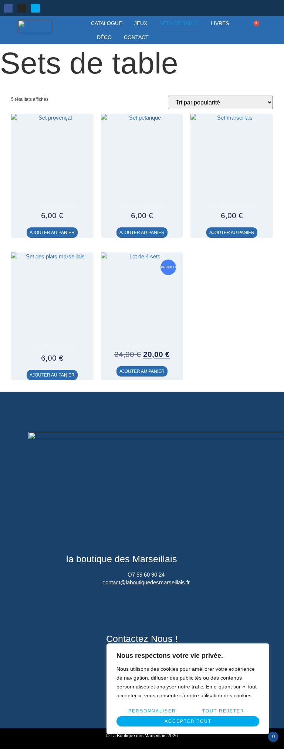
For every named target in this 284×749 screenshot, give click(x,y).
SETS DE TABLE (179, 23)
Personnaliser (152, 711)
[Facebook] (8, 8)
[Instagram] (21, 8)
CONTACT (136, 37)
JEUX (140, 23)
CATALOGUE (106, 23)
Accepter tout (188, 721)
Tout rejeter (223, 711)
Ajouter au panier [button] (52, 232)
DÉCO (104, 37)
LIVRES (220, 23)
